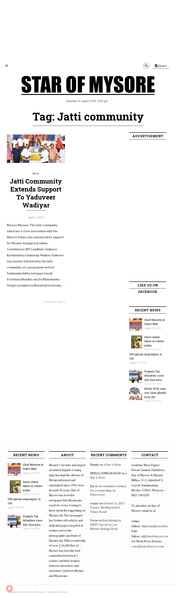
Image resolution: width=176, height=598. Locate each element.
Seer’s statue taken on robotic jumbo (154, 341)
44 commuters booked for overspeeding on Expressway (108, 490)
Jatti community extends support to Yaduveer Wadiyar (36, 193)
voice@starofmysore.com (147, 546)
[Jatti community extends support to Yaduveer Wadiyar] (36, 164)
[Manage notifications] (9, 588)
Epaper (162, 66)
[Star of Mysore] (88, 90)
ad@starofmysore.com (155, 536)
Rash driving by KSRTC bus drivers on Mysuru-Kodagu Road (105, 524)
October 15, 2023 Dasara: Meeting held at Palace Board (107, 507)
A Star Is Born (112, 465)
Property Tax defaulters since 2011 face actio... (154, 376)
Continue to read (53, 301)
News (35, 173)
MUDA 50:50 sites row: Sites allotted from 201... (155, 393)
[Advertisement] (88, 30)
